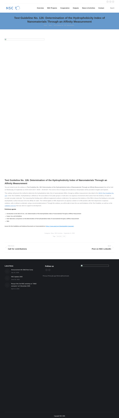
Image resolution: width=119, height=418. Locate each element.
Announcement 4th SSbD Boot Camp (22, 269)
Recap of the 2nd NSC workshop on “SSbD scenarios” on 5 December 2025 (23, 285)
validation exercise (10, 205)
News (52, 233)
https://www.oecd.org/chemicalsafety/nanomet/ (60, 226)
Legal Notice (57, 276)
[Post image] (7, 271)
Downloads (65, 276)
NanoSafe (59, 236)
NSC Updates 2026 (16, 276)
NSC (64, 236)
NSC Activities (58, 233)
